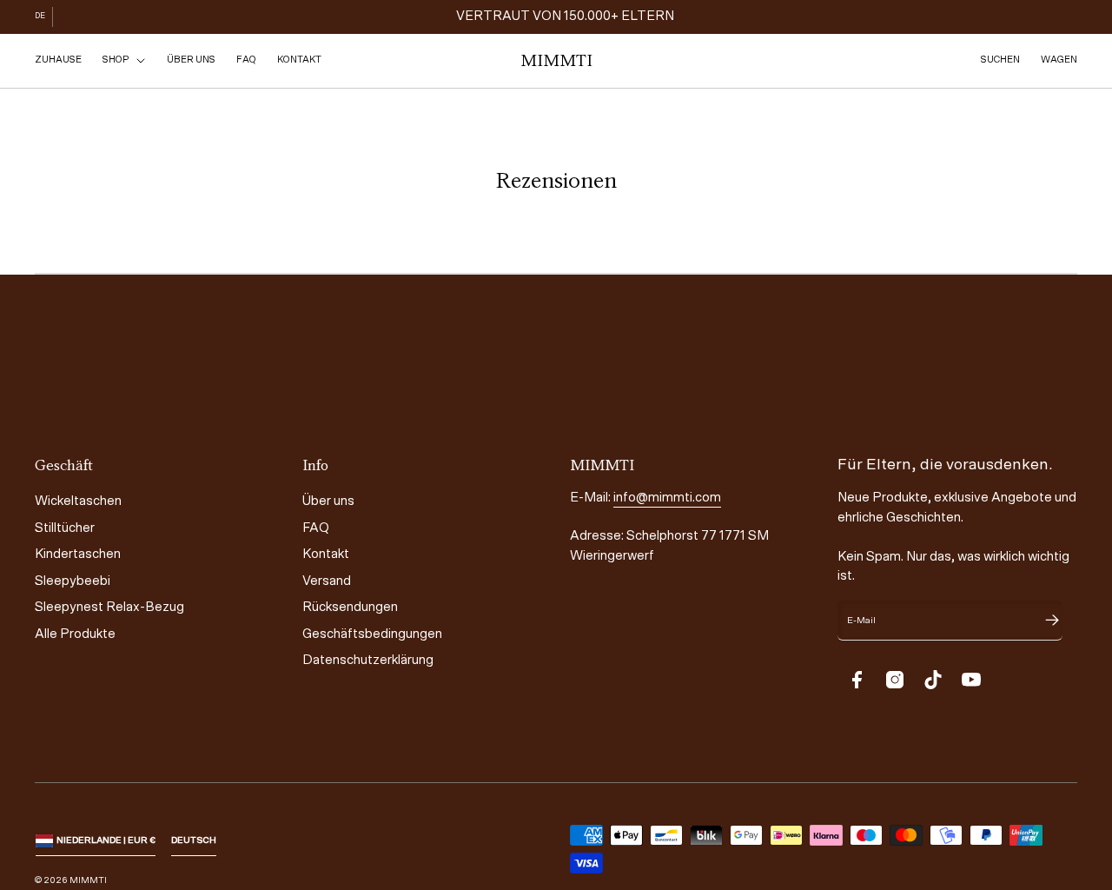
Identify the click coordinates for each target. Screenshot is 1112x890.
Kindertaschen (78, 554)
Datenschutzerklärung (368, 660)
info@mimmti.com (667, 497)
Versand (326, 581)
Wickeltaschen (78, 501)
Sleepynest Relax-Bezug (109, 607)
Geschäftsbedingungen (372, 634)
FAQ (246, 59)
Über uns (191, 59)
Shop (116, 59)
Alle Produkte (75, 634)
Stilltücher (65, 528)
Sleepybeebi (72, 581)
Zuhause (58, 59)
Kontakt (299, 59)
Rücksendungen (350, 607)
